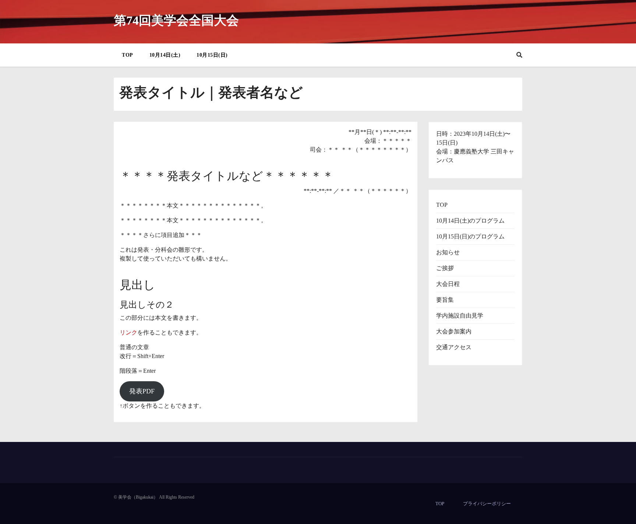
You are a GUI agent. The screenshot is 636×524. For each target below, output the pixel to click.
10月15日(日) (212, 55)
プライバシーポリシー (487, 503)
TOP (127, 55)
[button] (519, 55)
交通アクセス (453, 347)
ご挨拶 (445, 268)
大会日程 (448, 284)
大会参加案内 (453, 331)
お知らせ (448, 252)
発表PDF (142, 391)
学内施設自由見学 (459, 315)
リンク (128, 332)
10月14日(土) (165, 55)
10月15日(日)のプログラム (470, 236)
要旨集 (445, 300)
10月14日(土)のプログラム (470, 220)
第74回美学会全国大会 (176, 20)
